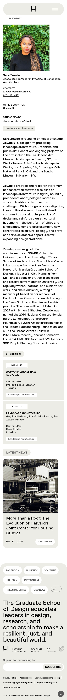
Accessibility (26, 678)
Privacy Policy (9, 678)
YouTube (50, 570)
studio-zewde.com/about (17, 121)
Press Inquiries (16, 590)
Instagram (31, 580)
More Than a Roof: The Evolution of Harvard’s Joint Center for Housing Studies (29, 526)
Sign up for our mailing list (19, 660)
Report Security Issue (46, 683)
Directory (15, 18)
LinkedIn (11, 580)
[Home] (29, 649)
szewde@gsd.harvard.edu (17, 91)
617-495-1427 (11, 95)
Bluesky (31, 570)
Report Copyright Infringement (18, 683)
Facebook (12, 570)
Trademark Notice (11, 688)
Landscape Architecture (19, 128)
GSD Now (39, 590)
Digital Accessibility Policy (47, 678)
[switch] (56, 589)
